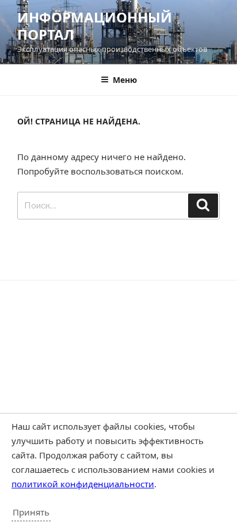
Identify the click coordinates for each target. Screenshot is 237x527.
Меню (125, 79)
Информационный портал (94, 25)
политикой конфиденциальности (83, 484)
